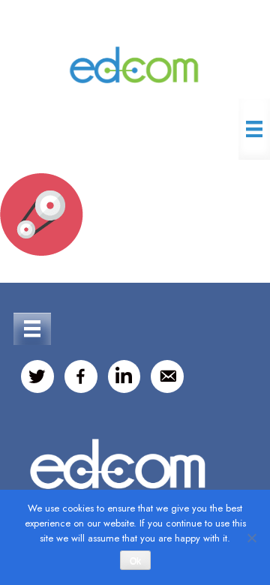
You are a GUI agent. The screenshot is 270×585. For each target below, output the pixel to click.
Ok (135, 561)
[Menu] (254, 129)
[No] (251, 537)
